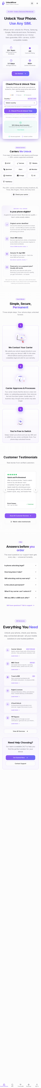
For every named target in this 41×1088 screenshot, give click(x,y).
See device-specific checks (18, 260)
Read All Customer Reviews (19, 516)
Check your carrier (21, 194)
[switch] (32, 3)
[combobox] (20, 103)
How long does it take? (13, 572)
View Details (20, 130)
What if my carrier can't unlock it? (17, 591)
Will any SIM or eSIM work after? (16, 598)
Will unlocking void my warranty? (17, 578)
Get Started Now (19, 757)
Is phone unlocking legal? (14, 565)
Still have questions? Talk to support (19, 605)
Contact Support (20, 763)
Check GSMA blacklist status (18, 246)
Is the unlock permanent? (14, 585)
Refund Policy (31, 117)
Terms (23, 117)
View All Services (19, 731)
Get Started (19, 73)
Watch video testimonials (22, 521)
